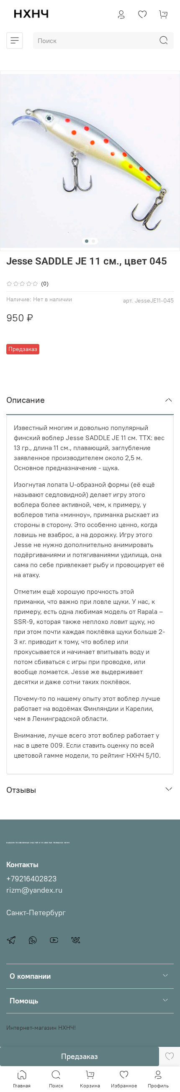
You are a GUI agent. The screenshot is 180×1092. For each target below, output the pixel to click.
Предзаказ (79, 1056)
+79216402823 (31, 878)
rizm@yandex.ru (34, 890)
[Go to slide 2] (93, 241)
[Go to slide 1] (86, 241)
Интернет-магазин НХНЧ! (41, 1027)
